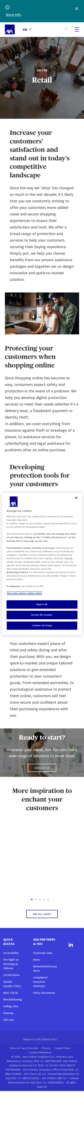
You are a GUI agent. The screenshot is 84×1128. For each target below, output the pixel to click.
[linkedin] (70, 945)
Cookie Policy (62, 1048)
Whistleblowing (12, 999)
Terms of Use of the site (24, 1048)
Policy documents (44, 993)
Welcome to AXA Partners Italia (40, 1039)
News (36, 959)
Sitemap (8, 1013)
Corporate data (42, 953)
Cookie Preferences (40, 1052)
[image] (10, 29)
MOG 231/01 (10, 993)
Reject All (42, 604)
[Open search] (66, 29)
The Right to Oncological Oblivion (10, 964)
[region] (42, 564)
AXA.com (8, 1020)
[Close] (76, 497)
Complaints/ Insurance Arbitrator (40, 982)
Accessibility (11, 953)
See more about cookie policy (24, 593)
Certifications (11, 975)
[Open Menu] (77, 29)
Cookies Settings (42, 625)
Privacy (46, 1048)
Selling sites (10, 1006)
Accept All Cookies (42, 615)
